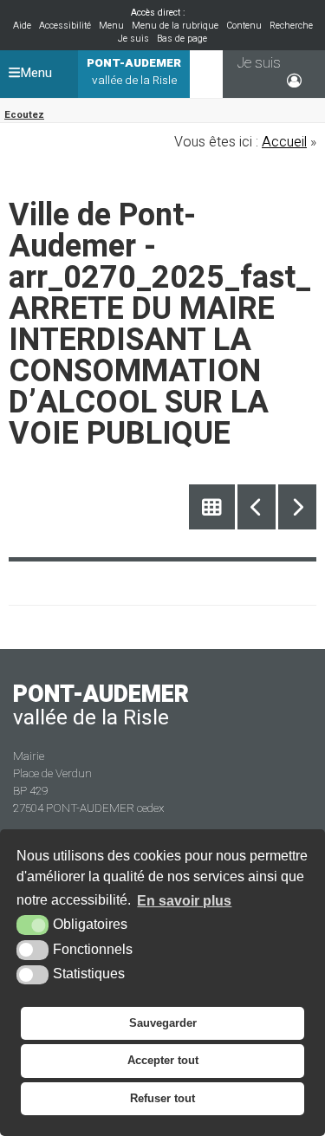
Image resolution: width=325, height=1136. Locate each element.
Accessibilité (65, 25)
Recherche (291, 25)
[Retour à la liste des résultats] (212, 507)
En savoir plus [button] (184, 900)
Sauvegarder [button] (163, 1022)
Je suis (133, 38)
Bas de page (182, 38)
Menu (111, 25)
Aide (22, 25)
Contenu (244, 25)
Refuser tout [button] (162, 1098)
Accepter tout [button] (162, 1060)
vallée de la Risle (134, 72)
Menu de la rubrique (175, 25)
